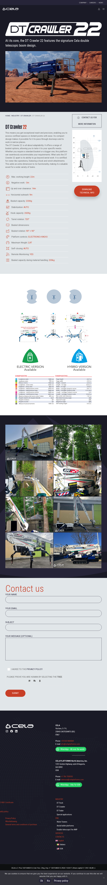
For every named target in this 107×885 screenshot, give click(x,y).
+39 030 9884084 (67, 741)
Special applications (64, 814)
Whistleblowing (11, 821)
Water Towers (62, 822)
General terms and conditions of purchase (21, 824)
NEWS (101, 3)
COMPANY (83, 3)
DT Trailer (60, 810)
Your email (11, 608)
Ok (41, 880)
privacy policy (34, 669)
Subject (9, 622)
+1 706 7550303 (67, 776)
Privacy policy (61, 880)
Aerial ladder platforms (65, 826)
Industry (15, 116)
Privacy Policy (10, 818)
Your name (11, 594)
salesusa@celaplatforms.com (72, 779)
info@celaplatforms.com (70, 744)
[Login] (98, 9)
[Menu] (102, 9)
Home (7, 116)
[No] (103, 877)
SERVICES (59, 833)
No (48, 880)
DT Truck (60, 803)
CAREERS (92, 3)
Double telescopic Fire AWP (67, 829)
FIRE (57, 818)
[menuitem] (78, 840)
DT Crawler (26, 116)
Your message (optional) (18, 636)
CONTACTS (59, 837)
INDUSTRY (59, 799)
